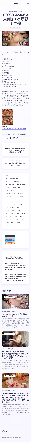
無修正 (12, 213)
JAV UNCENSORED (15, 27)
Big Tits (8, 181)
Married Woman (10, 190)
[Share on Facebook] (10, 138)
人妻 (7, 207)
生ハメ (23, 213)
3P (6, 178)
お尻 (7, 196)
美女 (7, 219)
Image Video (16, 187)
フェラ (7, 204)
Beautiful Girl (14, 178)
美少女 (11, 219)
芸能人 (7, 222)
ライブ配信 (13, 204)
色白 (22, 219)
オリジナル (8, 199)
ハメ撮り (8, 201)
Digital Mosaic (10, 184)
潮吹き (7, 213)
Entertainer (21, 184)
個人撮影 (12, 207)
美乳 (16, 216)
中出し (20, 204)
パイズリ (14, 201)
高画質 (7, 225)
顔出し (12, 222)
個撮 (18, 207)
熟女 (18, 213)
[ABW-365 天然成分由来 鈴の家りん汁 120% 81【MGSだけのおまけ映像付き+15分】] (15, 149)
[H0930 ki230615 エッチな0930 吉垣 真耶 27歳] (15, 301)
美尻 (17, 219)
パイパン (21, 201)
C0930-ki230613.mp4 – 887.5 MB (14, 128)
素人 (11, 216)
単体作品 (8, 210)
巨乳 (19, 210)
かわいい (12, 196)
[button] (3, 4)
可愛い (13, 210)
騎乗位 (18, 222)
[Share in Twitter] (7, 138)
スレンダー (16, 199)
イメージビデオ (20, 196)
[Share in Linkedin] (14, 138)
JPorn (15, 3)
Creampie (16, 181)
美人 (21, 216)
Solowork (20, 193)
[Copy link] (17, 138)
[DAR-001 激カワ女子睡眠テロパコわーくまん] (15, 163)
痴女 (7, 216)
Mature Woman (10, 193)
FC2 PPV (8, 187)
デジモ (22, 199)
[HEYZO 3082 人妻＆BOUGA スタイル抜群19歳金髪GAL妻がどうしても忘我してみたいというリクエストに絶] (15, 339)
